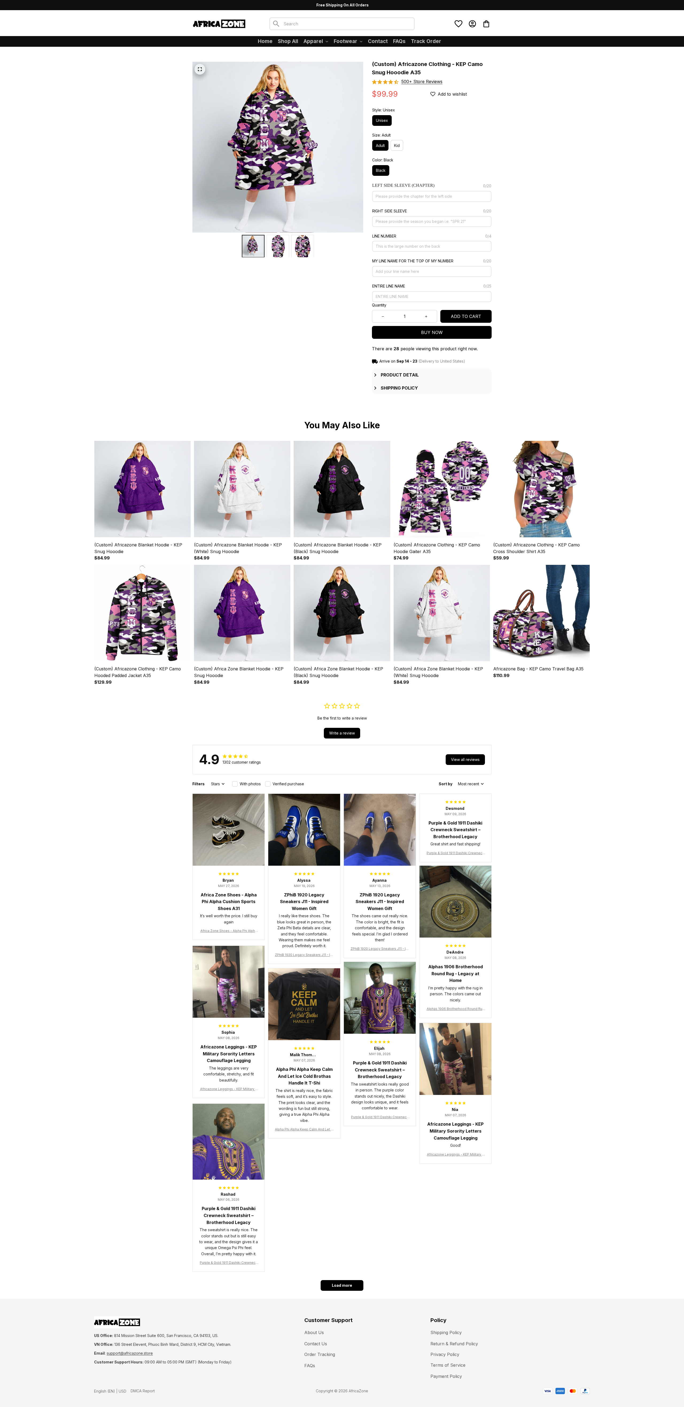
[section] (421, 81)
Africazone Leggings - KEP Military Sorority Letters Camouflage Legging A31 (228, 1089)
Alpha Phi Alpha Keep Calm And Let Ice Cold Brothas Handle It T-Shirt (304, 1129)
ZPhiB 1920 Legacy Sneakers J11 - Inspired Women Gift (304, 955)
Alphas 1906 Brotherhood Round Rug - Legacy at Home (455, 1009)
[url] (130, 1353)
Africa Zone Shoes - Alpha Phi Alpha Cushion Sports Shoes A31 (228, 931)
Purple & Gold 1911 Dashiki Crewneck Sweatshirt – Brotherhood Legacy (455, 853)
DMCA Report (143, 1391)
